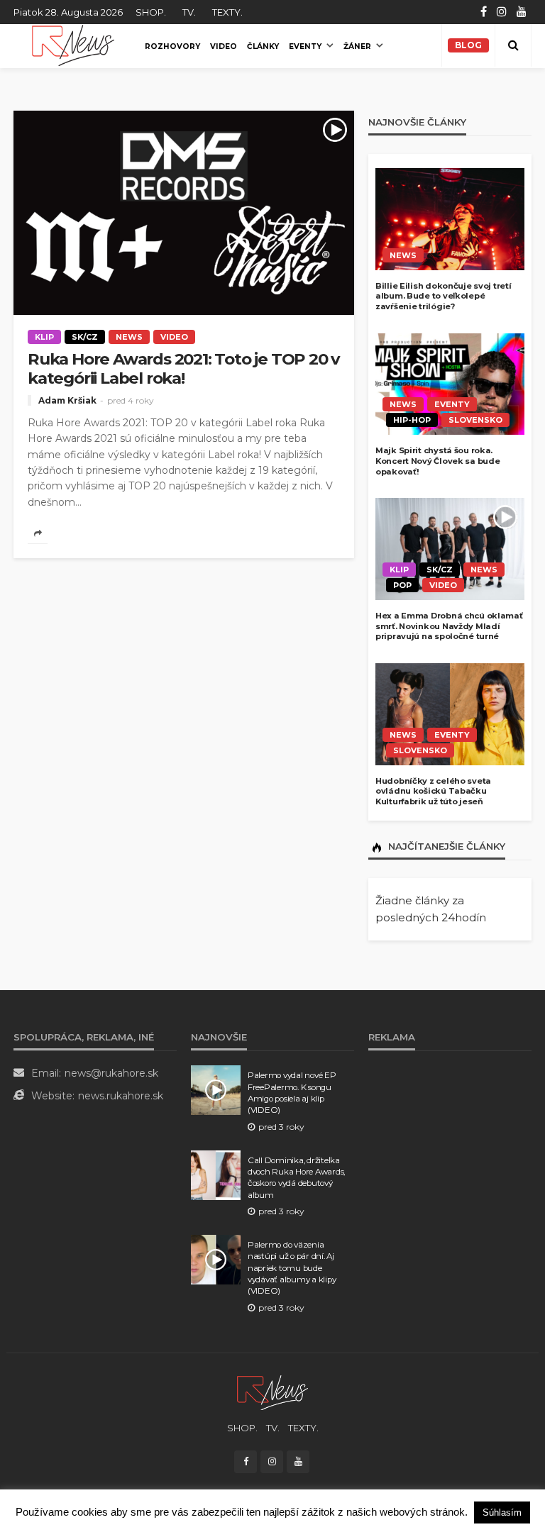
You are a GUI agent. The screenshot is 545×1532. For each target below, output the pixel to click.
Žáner (357, 46)
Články (263, 46)
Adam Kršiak (67, 401)
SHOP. (151, 12)
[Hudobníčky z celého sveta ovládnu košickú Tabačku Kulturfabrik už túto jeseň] (449, 714)
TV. (189, 12)
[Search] (513, 45)
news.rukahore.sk (120, 1095)
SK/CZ (85, 337)
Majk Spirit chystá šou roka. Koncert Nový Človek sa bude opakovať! (437, 460)
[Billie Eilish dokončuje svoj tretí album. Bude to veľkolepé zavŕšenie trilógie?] (449, 219)
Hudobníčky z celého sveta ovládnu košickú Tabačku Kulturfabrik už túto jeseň (433, 791)
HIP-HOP (412, 420)
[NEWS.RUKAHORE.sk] (73, 45)
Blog (468, 45)
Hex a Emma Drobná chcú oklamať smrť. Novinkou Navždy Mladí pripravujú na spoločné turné (449, 626)
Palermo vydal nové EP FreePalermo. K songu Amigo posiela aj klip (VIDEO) (292, 1092)
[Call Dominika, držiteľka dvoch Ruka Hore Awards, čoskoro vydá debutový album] (216, 1175)
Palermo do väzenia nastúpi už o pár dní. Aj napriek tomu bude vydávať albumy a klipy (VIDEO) (292, 1268)
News (129, 337)
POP (402, 585)
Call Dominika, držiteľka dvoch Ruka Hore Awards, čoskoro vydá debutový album (296, 1177)
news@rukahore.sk (111, 1073)
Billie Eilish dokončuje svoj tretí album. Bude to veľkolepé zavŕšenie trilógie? (443, 296)
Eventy (305, 46)
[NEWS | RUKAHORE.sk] (272, 1392)
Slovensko (475, 420)
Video (223, 46)
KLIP (44, 337)
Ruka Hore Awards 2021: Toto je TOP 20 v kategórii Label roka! (183, 369)
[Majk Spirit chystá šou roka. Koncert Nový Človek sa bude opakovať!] (449, 384)
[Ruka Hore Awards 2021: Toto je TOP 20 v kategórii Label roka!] (183, 213)
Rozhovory (172, 46)
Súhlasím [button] (502, 1512)
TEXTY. (227, 12)
